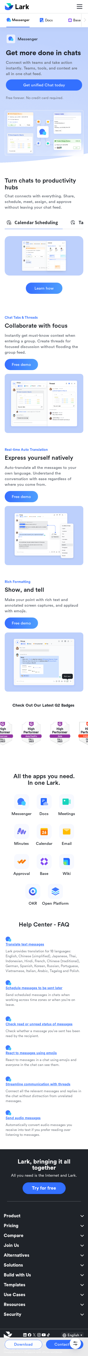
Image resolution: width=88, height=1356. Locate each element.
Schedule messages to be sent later (34, 988)
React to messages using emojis (31, 1053)
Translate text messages (25, 944)
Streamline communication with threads (38, 1084)
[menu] (44, 1265)
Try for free (44, 1188)
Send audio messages (23, 1118)
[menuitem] (44, 1216)
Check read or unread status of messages (39, 1024)
